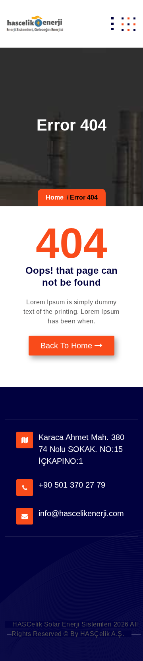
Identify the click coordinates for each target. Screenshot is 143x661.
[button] (128, 24)
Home (55, 197)
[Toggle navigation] (112, 24)
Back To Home (68, 345)
